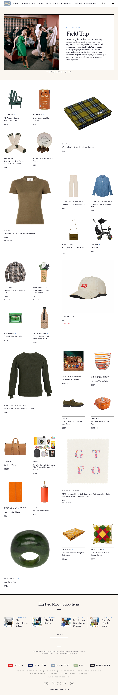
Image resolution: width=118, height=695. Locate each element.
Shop (15, 3)
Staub (94, 419)
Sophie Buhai (10, 579)
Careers (83, 673)
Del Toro (8, 158)
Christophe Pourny (43, 158)
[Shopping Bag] (108, 3)
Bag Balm (8, 333)
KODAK (36, 462)
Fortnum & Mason (71, 376)
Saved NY (66, 550)
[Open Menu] (113, 3)
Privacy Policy (39, 673)
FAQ (42, 671)
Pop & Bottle (39, 333)
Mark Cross (68, 244)
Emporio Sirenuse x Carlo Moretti (100, 377)
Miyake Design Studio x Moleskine (15, 508)
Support (32, 671)
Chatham (66, 144)
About (20, 671)
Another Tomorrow (72, 201)
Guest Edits (45, 3)
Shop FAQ (52, 671)
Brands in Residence (85, 3)
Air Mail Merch (63, 3)
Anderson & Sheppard (15, 405)
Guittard (37, 115)
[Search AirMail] (103, 3)
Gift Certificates (71, 671)
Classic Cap (68, 316)
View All (59, 635)
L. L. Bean (8, 115)
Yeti (35, 507)
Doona (94, 244)
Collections (28, 3)
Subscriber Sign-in (59, 677)
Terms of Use (93, 671)
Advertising (67, 673)
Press (54, 673)
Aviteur (7, 462)
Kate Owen (96, 550)
